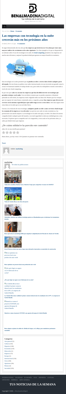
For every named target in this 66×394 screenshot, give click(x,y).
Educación (7, 351)
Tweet (4, 143)
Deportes (7, 346)
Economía (19, 31)
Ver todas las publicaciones (20, 164)
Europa (6, 356)
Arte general (8, 341)
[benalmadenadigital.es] (33, 11)
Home (12, 31)
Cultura (6, 344)
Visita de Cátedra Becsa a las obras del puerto (16, 202)
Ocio (5, 361)
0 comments (21, 43)
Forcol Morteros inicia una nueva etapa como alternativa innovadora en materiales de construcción (30, 249)
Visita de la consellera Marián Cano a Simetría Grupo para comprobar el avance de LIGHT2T (29, 184)
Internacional (8, 358)
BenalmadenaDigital (21, 391)
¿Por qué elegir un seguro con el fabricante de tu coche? (19, 280)
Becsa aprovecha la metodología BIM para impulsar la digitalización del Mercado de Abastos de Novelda (31, 233)
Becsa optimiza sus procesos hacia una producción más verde (20, 264)
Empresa (7, 353)
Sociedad (7, 368)
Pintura (6, 366)
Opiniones (7, 363)
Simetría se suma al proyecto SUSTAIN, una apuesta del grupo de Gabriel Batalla (25, 313)
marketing (19, 149)
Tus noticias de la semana (32, 384)
